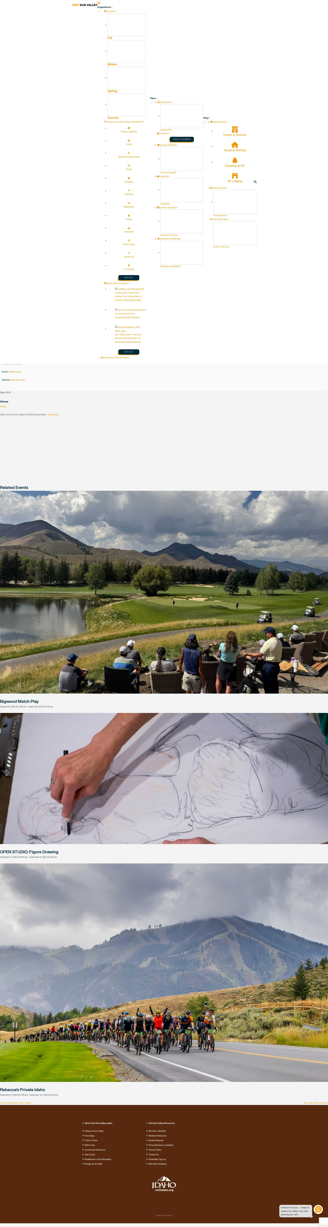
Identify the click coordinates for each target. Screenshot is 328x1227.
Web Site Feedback (158, 1164)
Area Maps (90, 1136)
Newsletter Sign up (157, 1159)
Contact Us (154, 1154)
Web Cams (90, 1145)
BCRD (3, 406)
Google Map (53, 415)
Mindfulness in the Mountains (98, 1159)
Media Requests (156, 1140)
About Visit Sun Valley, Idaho (98, 1123)
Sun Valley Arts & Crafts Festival (16, 1103)
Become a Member (157, 1131)
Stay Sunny (90, 1154)
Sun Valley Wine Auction (315, 1103)
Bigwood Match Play (19, 701)
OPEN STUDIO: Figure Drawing (29, 852)
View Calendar (182, 139)
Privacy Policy (155, 1150)
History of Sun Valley (94, 1131)
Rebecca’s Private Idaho (22, 1090)
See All (129, 278)
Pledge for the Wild (93, 1164)
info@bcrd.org (14, 372)
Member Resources (157, 1136)
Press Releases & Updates (161, 1145)
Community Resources (95, 1150)
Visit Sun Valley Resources (162, 1123)
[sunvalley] (84, 4)
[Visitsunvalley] (256, 182)
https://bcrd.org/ (18, 380)
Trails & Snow (91, 1140)
